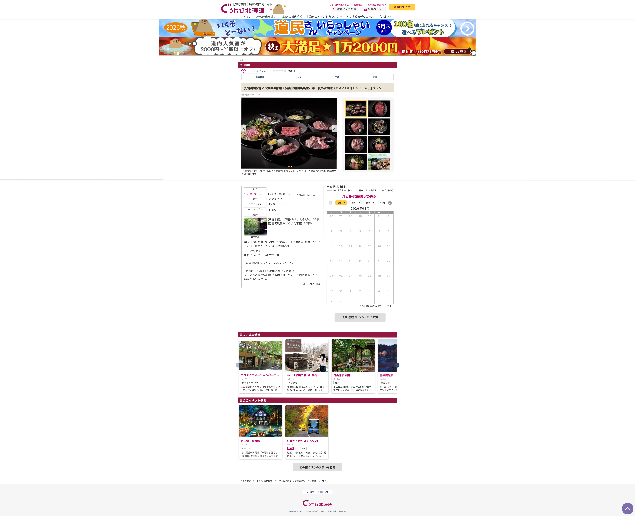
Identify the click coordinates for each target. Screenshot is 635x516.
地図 (375, 76)
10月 (368, 202)
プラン (298, 76)
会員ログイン (402, 7)
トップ (247, 16)
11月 (382, 202)
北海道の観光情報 (291, 16)
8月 (339, 202)
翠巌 (246, 65)
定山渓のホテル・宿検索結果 (292, 481)
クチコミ (261, 70)
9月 (354, 202)
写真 (337, 76)
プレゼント (385, 16)
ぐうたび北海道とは (339, 4)
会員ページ (375, 9)
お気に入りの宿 (346, 9)
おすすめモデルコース (360, 16)
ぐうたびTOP (244, 481)
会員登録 (358, 4)
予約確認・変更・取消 (376, 4)
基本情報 (260, 76)
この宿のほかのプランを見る (317, 467)
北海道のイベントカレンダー (324, 16)
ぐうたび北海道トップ (317, 492)
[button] (334, 128)
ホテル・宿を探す (266, 16)
